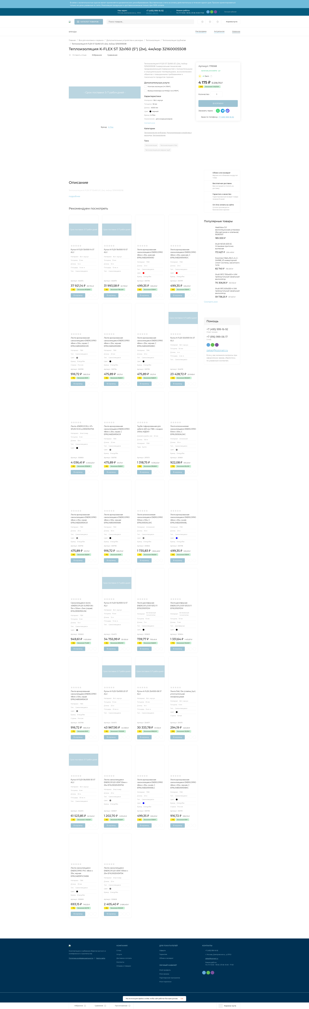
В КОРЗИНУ (218, 103)
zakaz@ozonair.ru (217, 350)
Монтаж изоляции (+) (159, 86)
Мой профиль (165, 970)
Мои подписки (165, 982)
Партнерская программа (169, 978)
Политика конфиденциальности (81, 958)
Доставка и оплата (124, 958)
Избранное (97, 55)
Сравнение (112, 55)
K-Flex (110, 127)
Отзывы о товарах (123, 966)
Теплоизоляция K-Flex (168, 145)
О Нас (118, 950)
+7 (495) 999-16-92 (155, 11)
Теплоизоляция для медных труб (157, 150)
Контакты (120, 962)
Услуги (119, 954)
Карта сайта (100, 958)
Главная (72, 40)
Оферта (162, 950)
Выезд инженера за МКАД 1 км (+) (163, 91)
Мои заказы (164, 974)
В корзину (78, 295)
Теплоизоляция (153, 40)
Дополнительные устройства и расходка (124, 40)
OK (182, 999)
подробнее (75, 196)
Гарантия (163, 954)
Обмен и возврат (166, 958)
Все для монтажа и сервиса (91, 40)
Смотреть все (211, 302)
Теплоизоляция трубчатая (174, 40)
